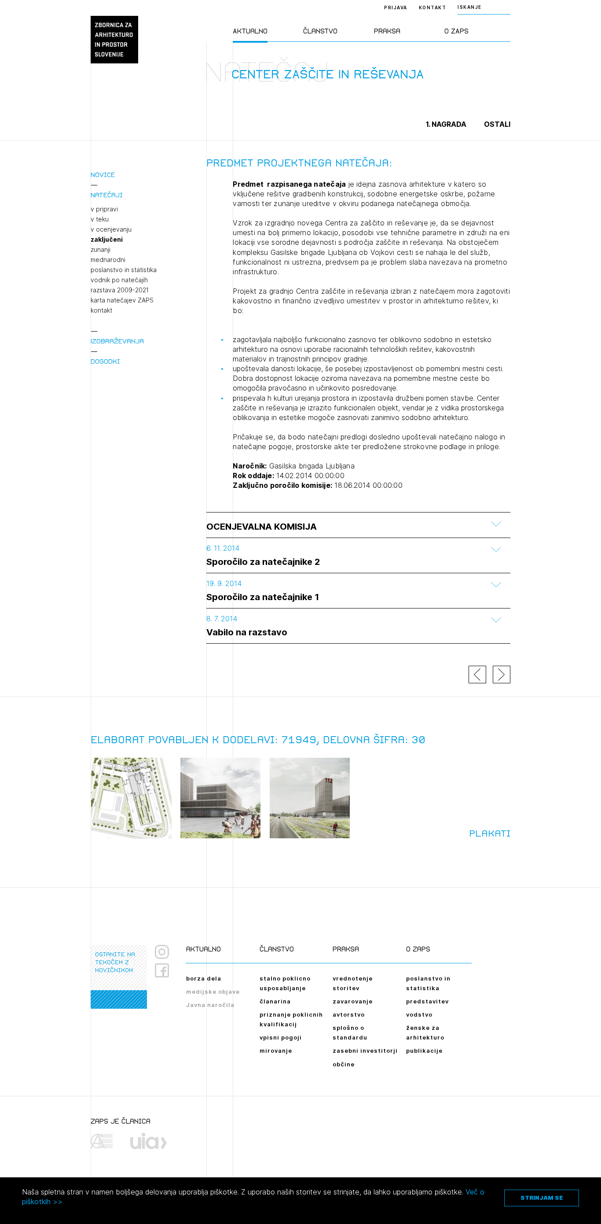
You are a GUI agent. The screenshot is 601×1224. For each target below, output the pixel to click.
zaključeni (107, 239)
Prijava (395, 7)
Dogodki (105, 361)
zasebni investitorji (365, 1050)
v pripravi (104, 209)
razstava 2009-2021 (120, 290)
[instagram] (162, 952)
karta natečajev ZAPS (122, 300)
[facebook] (165, 970)
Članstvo (320, 31)
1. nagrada (446, 124)
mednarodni (108, 260)
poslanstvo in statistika (124, 270)
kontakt (101, 310)
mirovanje (276, 1050)
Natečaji (107, 195)
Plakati (489, 833)
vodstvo (419, 1014)
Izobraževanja (117, 341)
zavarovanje (353, 1001)
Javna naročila (210, 1005)
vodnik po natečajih (119, 280)
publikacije (424, 1050)
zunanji (100, 250)
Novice (103, 174)
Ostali (497, 124)
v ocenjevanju (111, 229)
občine (344, 1064)
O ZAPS (456, 31)
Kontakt (433, 7)
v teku (100, 219)
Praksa (387, 31)
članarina (275, 1001)
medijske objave (213, 991)
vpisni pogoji (281, 1037)
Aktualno (250, 31)
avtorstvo (349, 1014)
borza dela (203, 978)
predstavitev (427, 1001)
